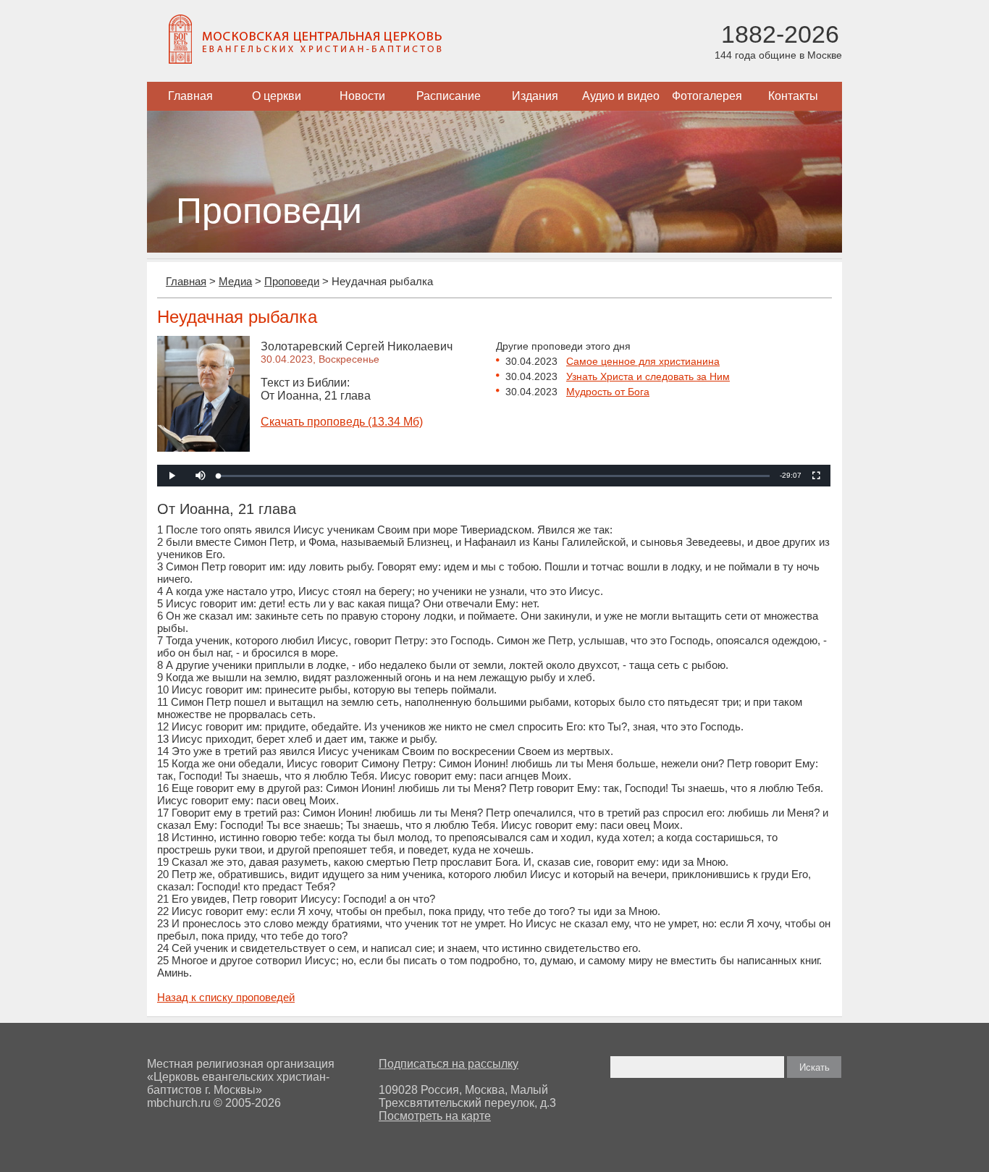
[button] (200, 475)
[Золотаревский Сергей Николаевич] (203, 448)
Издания (535, 96)
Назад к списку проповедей (226, 997)
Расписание (448, 96)
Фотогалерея (707, 96)
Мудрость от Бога (607, 391)
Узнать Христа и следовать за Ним (648, 376)
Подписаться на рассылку (448, 1064)
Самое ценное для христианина (643, 361)
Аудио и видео (621, 96)
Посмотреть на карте (435, 1116)
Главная (190, 96)
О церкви (276, 96)
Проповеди (291, 281)
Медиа (235, 281)
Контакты (793, 96)
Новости (362, 96)
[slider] (494, 476)
